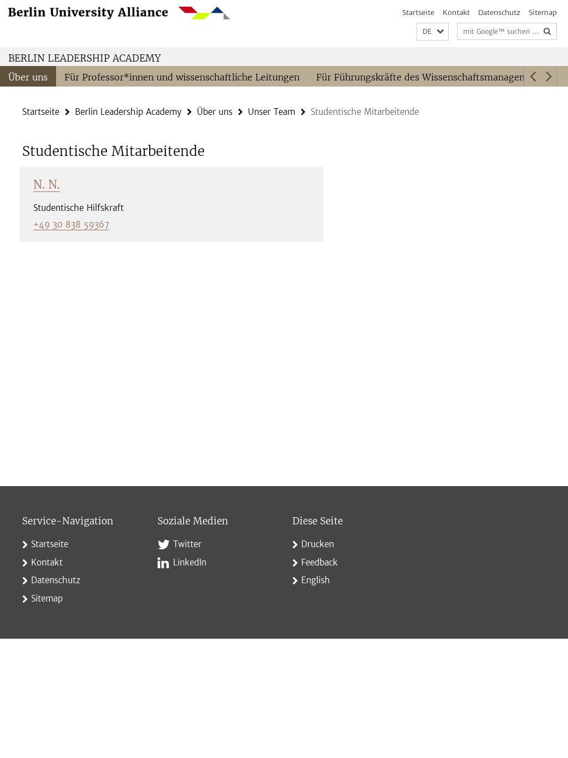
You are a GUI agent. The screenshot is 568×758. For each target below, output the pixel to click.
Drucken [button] (317, 544)
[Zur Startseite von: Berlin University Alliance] (119, 13)
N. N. (46, 184)
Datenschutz (499, 12)
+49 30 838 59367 (71, 224)
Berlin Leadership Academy (84, 58)
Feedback (319, 562)
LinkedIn (189, 562)
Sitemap (543, 12)
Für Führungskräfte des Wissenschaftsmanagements (431, 77)
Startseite (418, 12)
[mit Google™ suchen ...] (547, 31)
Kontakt (456, 12)
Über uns (28, 77)
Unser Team (271, 112)
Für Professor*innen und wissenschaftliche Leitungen (182, 77)
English (315, 580)
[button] (433, 32)
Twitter (187, 544)
